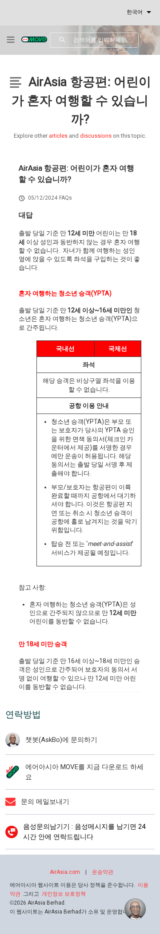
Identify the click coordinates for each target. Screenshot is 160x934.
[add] (135, 909)
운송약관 (102, 872)
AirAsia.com (65, 872)
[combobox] (105, 40)
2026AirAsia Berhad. (38, 903)
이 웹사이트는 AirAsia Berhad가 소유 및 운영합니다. (72, 912)
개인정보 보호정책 (64, 894)
